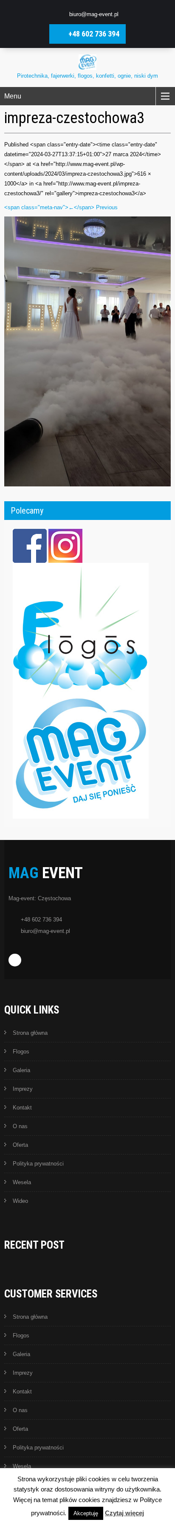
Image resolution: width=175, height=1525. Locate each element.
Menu (12, 96)
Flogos (21, 1051)
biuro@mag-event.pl (94, 14)
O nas (20, 1126)
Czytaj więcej (124, 1513)
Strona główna (30, 1033)
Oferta (20, 1145)
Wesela (22, 1182)
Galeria (21, 1070)
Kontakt (22, 1107)
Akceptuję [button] (85, 1513)
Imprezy (23, 1089)
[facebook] (14, 960)
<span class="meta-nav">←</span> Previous (61, 207)
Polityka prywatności (38, 1163)
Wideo (20, 1201)
